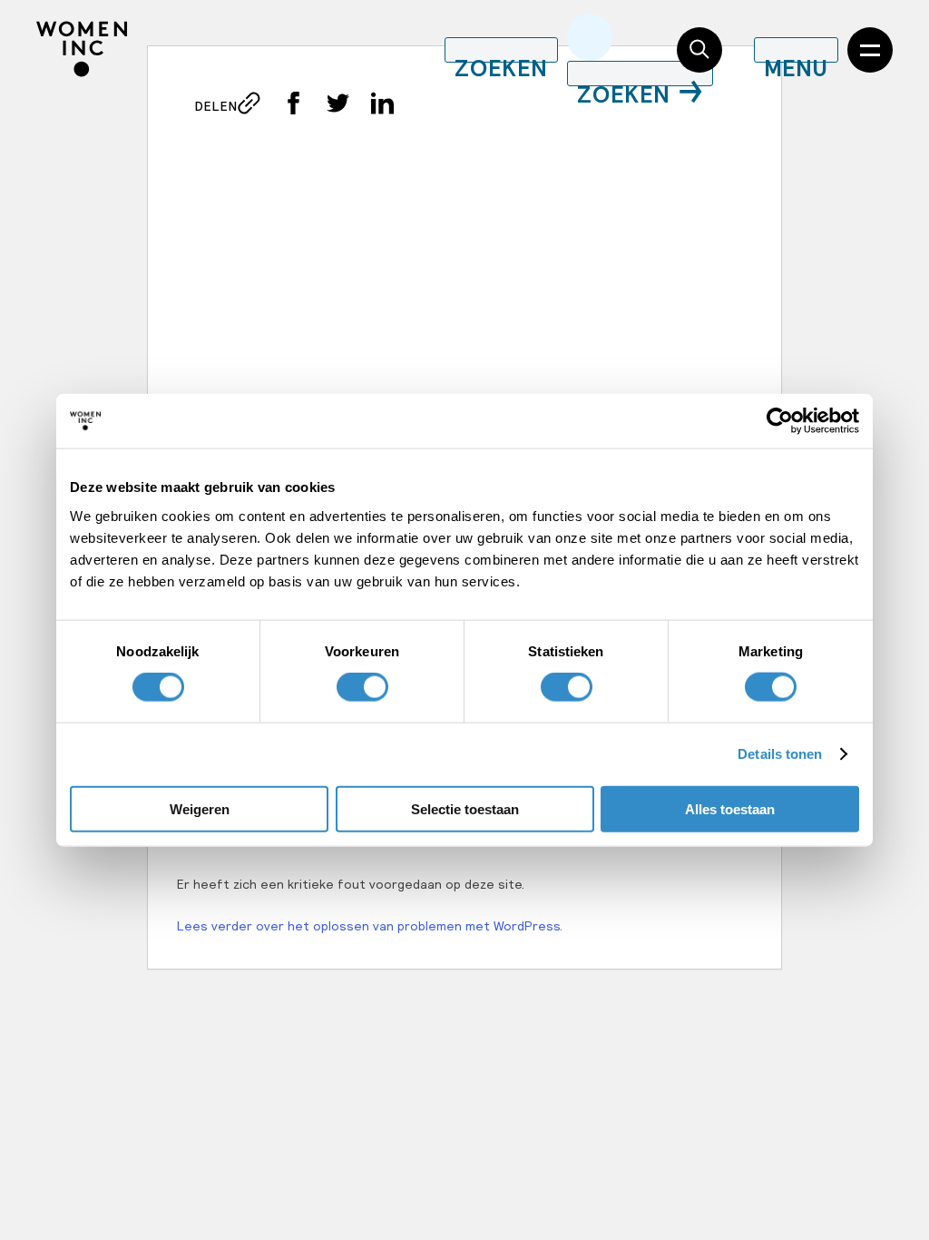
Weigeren (200, 808)
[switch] (362, 687)
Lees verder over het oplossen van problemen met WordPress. (369, 926)
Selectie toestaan (465, 808)
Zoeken (623, 84)
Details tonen (780, 754)
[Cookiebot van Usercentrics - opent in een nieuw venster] (779, 421)
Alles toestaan (730, 808)
